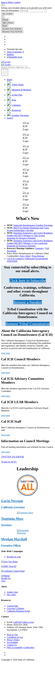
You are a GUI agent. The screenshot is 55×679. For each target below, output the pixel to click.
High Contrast (7, 23)
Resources (16, 110)
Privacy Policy (13, 640)
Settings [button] (10, 54)
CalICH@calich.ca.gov (23, 622)
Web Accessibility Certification (20, 647)
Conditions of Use (15, 637)
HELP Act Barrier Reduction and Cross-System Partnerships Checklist (28, 229)
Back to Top (12, 634)
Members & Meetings (21, 90)
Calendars (16, 105)
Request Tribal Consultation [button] (28, 324)
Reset (4, 26)
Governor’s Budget (15, 608)
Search (10, 118)
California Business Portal (18, 611)
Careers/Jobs (12, 606)
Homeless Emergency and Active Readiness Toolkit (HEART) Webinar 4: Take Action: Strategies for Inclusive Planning (30, 235)
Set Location (7, 14)
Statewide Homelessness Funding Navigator (33, 225)
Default (5, 20)
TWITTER (6, 457)
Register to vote (14, 557)
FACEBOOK (18, 457)
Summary (39, 248)
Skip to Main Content (10, 2)
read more (5, 353)
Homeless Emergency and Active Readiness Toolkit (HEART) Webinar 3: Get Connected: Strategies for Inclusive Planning (30, 243)
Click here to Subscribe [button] (27, 280)
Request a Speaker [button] (27, 302)
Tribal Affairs (18, 84)
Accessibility (12, 642)
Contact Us (12, 645)
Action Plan (17, 95)
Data (14, 100)
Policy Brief (25, 256)
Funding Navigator (20, 115)
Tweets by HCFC (9, 462)
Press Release (38, 256)
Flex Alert (11, 594)
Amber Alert (12, 592)
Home (9, 79)
